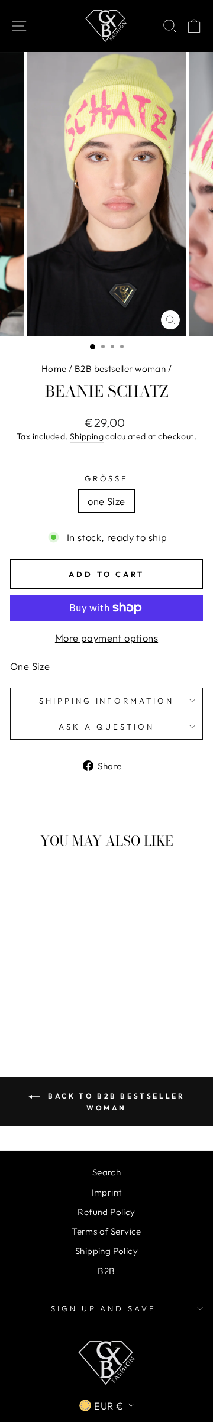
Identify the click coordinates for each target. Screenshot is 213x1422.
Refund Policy (106, 1211)
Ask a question (106, 726)
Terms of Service (106, 1231)
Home (54, 368)
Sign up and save (104, 1308)
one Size (106, 501)
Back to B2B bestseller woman (115, 1101)
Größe (107, 478)
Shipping (87, 436)
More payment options (106, 637)
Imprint (107, 1192)
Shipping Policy (106, 1250)
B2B (106, 1271)
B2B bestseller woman (120, 368)
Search (106, 1172)
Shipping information (107, 700)
